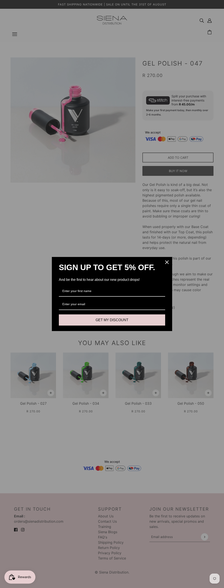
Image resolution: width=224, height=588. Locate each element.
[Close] (167, 262)
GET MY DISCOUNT (112, 320)
